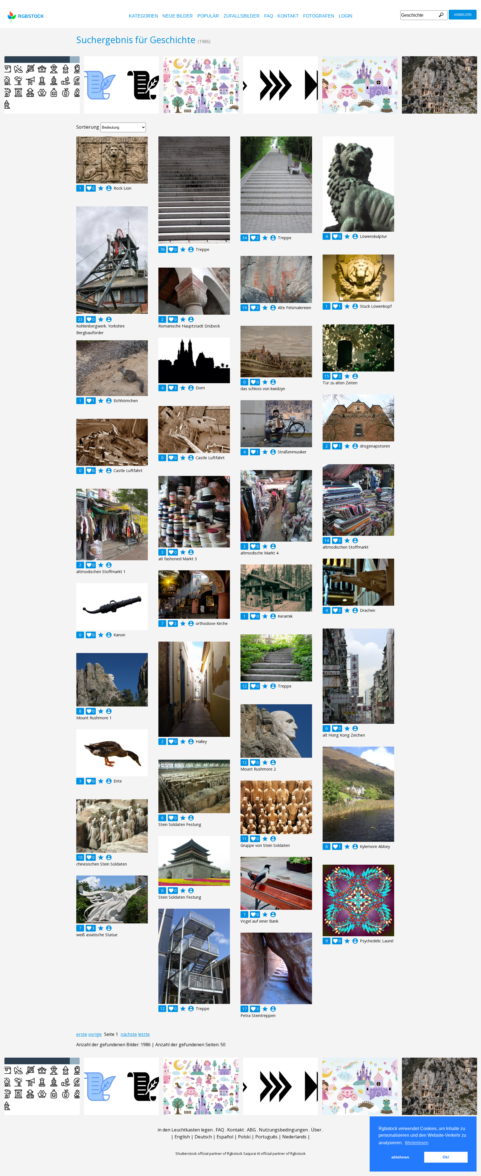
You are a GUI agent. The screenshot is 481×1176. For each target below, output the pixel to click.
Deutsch (203, 1137)
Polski (244, 1137)
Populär (208, 16)
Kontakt (288, 16)
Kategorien (143, 16)
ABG (251, 1130)
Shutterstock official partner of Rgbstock (208, 1153)
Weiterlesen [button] (416, 1142)
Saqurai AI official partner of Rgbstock (274, 1153)
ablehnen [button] (400, 1157)
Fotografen (318, 16)
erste (81, 1034)
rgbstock (31, 16)
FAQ (268, 16)
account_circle (108, 188)
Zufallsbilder (242, 16)
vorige (95, 1034)
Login (345, 16)
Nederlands (294, 1137)
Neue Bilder (178, 16)
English (182, 1137)
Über (316, 1130)
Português (266, 1137)
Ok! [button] (446, 1157)
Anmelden (463, 14)
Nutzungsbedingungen (283, 1130)
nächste (129, 1034)
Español (225, 1137)
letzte (144, 1034)
